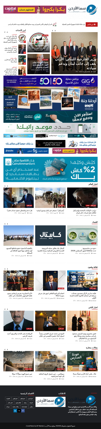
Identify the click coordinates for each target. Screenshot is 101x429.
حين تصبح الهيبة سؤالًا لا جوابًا (54, 374)
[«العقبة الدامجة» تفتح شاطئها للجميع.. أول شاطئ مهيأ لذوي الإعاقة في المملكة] (50, 235)
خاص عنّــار (10, 402)
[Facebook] (23, 410)
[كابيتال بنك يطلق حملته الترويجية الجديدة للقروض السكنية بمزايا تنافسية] (82, 235)
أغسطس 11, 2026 (19, 298)
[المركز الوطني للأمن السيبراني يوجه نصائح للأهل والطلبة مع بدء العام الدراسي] (22, 71)
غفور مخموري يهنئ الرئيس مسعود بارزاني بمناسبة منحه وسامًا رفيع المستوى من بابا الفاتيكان (10, 61)
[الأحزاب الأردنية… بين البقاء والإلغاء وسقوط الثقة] (18, 361)
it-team (94, 71)
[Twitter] (19, 410)
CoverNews (30, 426)
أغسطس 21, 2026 (83, 338)
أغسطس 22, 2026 (35, 48)
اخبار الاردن (45, 35)
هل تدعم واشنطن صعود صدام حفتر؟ (51, 210)
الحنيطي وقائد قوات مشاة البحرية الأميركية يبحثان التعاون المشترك (77, 63)
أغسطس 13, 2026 (83, 71)
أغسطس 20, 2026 (83, 253)
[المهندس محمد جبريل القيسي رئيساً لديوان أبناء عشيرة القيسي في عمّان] (82, 321)
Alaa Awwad (93, 298)
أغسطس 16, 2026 (49, 298)
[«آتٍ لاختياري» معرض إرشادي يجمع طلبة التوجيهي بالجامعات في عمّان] (50, 280)
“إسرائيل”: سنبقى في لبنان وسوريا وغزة (82, 210)
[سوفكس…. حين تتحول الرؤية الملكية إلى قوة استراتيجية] (82, 361)
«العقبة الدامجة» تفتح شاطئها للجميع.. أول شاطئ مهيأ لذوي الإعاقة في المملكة (51, 250)
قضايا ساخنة (24, 406)
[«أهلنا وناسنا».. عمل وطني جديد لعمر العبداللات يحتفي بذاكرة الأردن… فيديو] (18, 280)
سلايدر (94, 55)
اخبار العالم (93, 205)
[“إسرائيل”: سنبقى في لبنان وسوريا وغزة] (82, 198)
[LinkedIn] (15, 410)
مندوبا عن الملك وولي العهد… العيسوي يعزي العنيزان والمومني (40, 64)
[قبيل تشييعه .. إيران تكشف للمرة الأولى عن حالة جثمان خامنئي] (18, 198)
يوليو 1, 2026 (85, 213)
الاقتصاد (94, 243)
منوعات (8, 406)
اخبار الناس (14, 56)
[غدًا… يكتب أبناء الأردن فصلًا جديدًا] (22, 49)
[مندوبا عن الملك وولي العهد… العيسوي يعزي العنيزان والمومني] (22, 38)
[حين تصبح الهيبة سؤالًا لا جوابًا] (50, 361)
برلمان (25, 402)
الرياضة (62, 288)
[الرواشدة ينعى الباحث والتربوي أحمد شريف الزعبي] (50, 321)
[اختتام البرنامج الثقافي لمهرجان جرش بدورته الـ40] (82, 280)
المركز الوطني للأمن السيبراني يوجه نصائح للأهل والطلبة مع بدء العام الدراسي (55, 24)
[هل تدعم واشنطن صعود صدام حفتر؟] (50, 198)
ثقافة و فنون (93, 288)
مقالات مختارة (14, 47)
